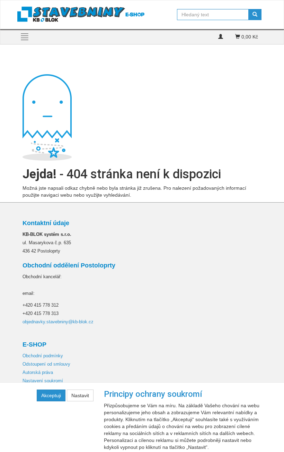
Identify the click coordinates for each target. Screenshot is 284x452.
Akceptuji (51, 395)
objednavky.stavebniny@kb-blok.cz (58, 321)
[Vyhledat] (254, 14)
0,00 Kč (249, 37)
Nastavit (80, 395)
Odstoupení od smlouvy (46, 364)
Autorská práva (38, 372)
